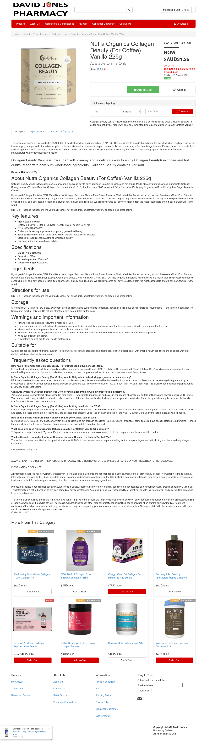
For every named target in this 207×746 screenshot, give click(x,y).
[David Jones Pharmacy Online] (40, 7)
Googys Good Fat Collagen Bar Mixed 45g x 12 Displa (124, 575)
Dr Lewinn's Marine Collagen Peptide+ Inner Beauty (29, 644)
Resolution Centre (20, 695)
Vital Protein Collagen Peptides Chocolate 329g (172, 644)
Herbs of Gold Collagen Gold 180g (126, 643)
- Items (177, 9)
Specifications (38, 131)
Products (20, 23)
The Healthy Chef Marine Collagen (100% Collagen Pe (32, 575)
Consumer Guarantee (103, 23)
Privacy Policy (102, 702)
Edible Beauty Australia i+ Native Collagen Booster (78, 644)
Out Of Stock (32, 591)
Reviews (55, 131)
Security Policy (102, 715)
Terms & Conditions (105, 681)
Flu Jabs (83, 23)
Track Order (17, 688)
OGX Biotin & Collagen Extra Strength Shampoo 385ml (76, 575)
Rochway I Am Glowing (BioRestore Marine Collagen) (171, 575)
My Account (17, 681)
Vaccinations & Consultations (59, 23)
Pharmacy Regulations (64, 702)
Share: (94, 68)
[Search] (129, 9)
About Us (35, 23)
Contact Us (125, 23)
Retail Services (61, 695)
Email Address (145, 685)
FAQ (97, 688)
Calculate (183, 111)
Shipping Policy (103, 695)
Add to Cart (144, 89)
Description (19, 131)
